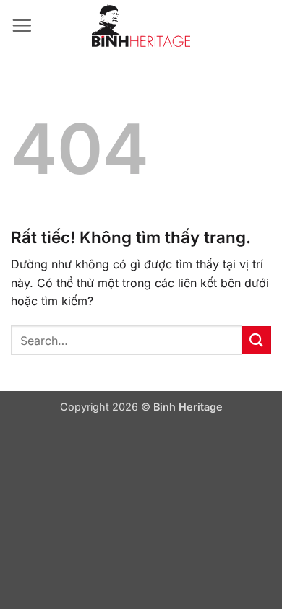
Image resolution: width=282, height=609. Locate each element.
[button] (22, 25)
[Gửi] (256, 340)
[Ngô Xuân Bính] (141, 25)
